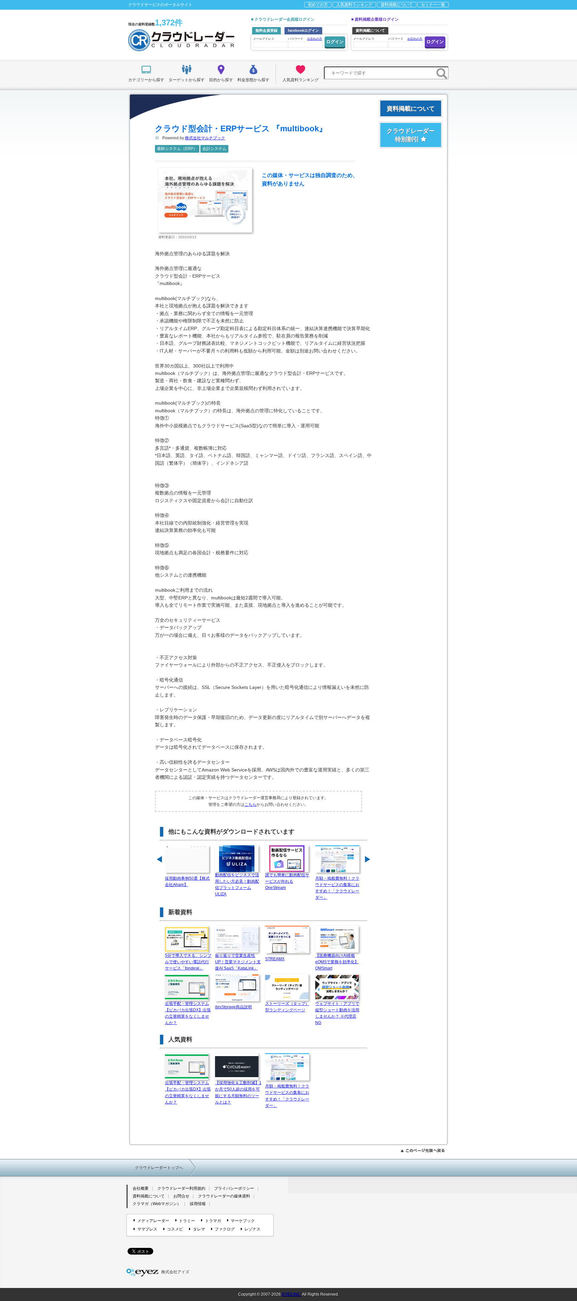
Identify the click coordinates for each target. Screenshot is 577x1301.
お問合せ (181, 1196)
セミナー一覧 (433, 4)
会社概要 (141, 1188)
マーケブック (243, 1220)
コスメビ (175, 1229)
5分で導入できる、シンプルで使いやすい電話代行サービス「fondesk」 (188, 962)
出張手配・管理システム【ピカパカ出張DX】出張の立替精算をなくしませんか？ (188, 1013)
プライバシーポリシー (234, 1188)
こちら (250, 804)
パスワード (305, 38)
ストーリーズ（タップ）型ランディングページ (287, 1006)
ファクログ (225, 1229)
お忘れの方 (314, 38)
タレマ (199, 1229)
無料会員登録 (266, 30)
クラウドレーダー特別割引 (411, 135)
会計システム (214, 148)
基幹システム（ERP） (177, 148)
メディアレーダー (153, 1220)
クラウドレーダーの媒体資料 (224, 1196)
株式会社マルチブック (205, 138)
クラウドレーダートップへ (159, 1167)
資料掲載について (397, 4)
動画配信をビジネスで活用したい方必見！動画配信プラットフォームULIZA (237, 885)
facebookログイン (303, 30)
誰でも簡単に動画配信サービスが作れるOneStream (287, 881)
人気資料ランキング (354, 4)
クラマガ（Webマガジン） (157, 1203)
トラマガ (213, 1220)
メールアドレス (263, 38)
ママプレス (147, 1229)
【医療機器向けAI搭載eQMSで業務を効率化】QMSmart (337, 962)
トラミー (187, 1220)
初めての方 (318, 4)
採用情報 (198, 1203)
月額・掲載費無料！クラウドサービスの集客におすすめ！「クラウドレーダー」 (337, 888)
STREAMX (274, 959)
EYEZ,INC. (291, 1294)
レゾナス (252, 1229)
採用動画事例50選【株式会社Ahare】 (187, 881)
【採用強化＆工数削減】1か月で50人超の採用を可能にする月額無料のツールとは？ (238, 1092)
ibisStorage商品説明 (233, 1007)
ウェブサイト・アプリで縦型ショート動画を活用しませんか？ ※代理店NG (337, 1013)
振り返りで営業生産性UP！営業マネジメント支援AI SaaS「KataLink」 (238, 962)
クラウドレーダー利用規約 (181, 1188)
